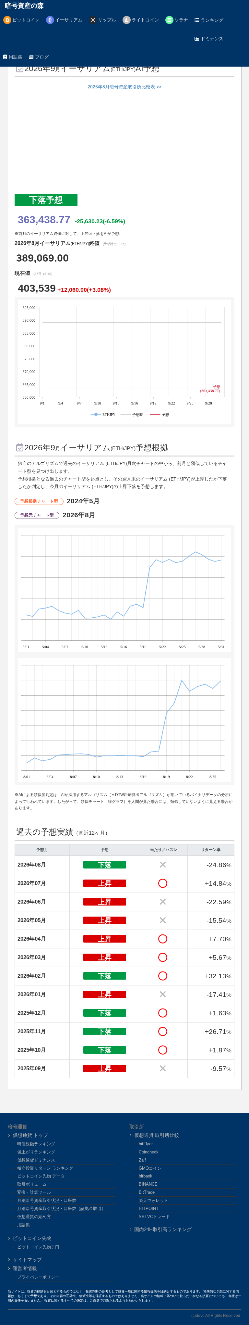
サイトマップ (27, 1259)
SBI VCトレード (154, 1216)
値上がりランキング (36, 1152)
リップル (107, 19)
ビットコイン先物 (32, 1238)
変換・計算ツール (34, 1192)
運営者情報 (25, 1268)
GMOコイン (150, 1168)
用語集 (15, 56)
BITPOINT (149, 1208)
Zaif (142, 1160)
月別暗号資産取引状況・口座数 (46, 1200)
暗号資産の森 (24, 5)
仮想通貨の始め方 (34, 1216)
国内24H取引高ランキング (163, 1229)
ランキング (212, 20)
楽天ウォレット (153, 1200)
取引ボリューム (32, 1184)
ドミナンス (212, 38)
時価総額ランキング (36, 1143)
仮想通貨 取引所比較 (156, 1135)
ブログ (42, 56)
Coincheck (149, 1152)
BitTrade (147, 1192)
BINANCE (148, 1184)
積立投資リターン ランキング (45, 1168)
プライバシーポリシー (38, 1277)
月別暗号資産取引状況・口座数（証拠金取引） (61, 1208)
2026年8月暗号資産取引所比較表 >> (124, 86)
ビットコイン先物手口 (38, 1246)
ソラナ (181, 19)
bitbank (145, 1176)
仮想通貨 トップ (30, 1135)
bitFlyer (146, 1143)
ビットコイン (26, 19)
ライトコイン (145, 19)
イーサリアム (68, 19)
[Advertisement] (124, 145)
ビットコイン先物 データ (41, 1176)
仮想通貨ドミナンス (36, 1160)
